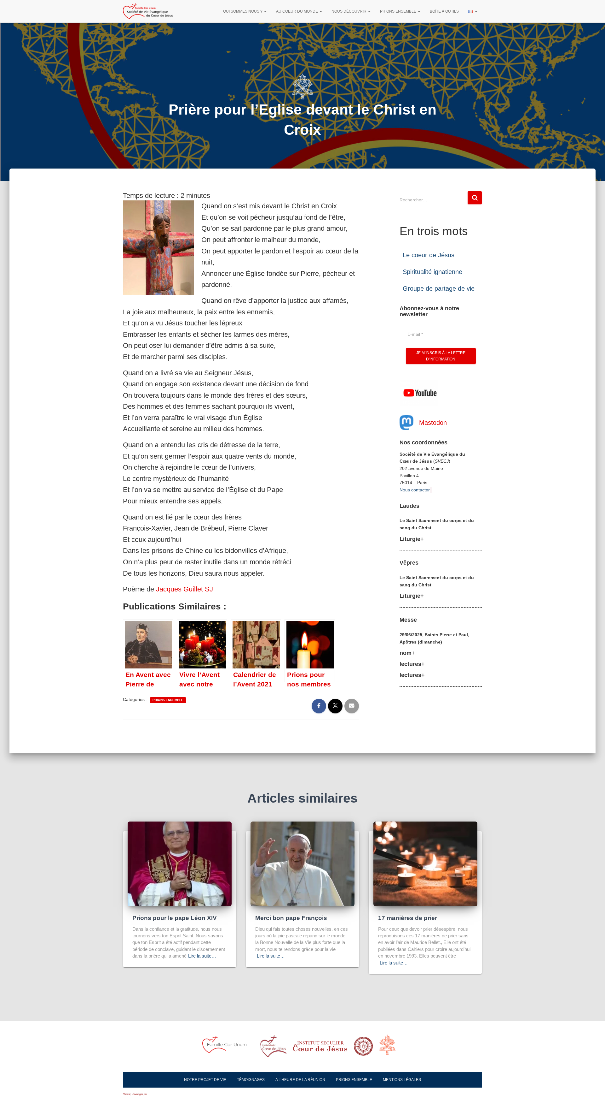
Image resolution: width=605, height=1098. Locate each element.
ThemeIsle (153, 1094)
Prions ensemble (398, 11)
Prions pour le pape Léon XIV (174, 918)
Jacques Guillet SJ (184, 589)
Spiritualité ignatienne (432, 271)
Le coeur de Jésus (428, 255)
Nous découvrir (349, 11)
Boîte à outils (444, 11)
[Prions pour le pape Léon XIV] (180, 863)
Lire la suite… (202, 956)
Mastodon (433, 422)
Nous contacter (415, 489)
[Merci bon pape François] (302, 863)
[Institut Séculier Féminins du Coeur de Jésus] (320, 1048)
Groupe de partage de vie (439, 288)
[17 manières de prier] (425, 863)
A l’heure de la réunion (300, 1079)
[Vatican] (391, 1048)
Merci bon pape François (291, 918)
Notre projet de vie (205, 1079)
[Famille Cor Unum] (228, 1048)
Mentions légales (402, 1079)
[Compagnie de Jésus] (363, 1048)
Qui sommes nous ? (243, 11)
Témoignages (251, 1079)
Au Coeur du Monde (297, 11)
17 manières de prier (407, 918)
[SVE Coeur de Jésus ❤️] (147, 11)
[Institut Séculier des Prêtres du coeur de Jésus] (273, 1048)
